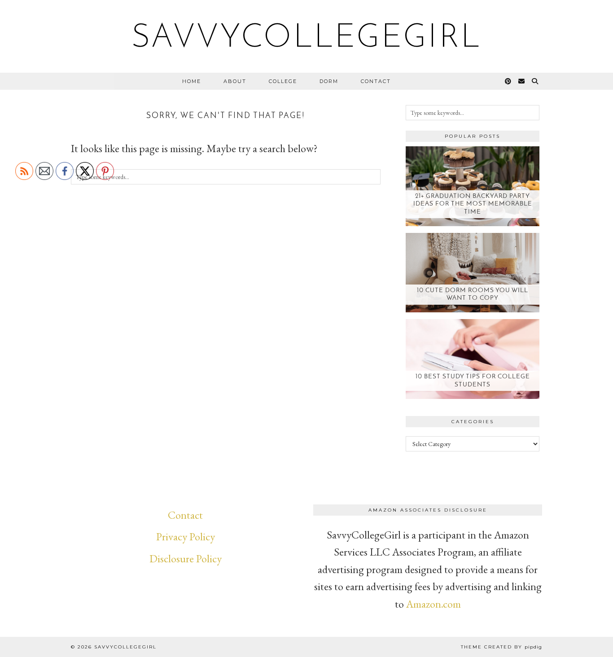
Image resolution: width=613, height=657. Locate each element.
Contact (376, 81)
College (283, 81)
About (234, 81)
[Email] (521, 81)
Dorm (329, 81)
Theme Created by (501, 647)
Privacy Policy (185, 536)
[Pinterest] (508, 81)
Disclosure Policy (185, 558)
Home (191, 81)
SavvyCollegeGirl (307, 38)
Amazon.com (433, 604)
